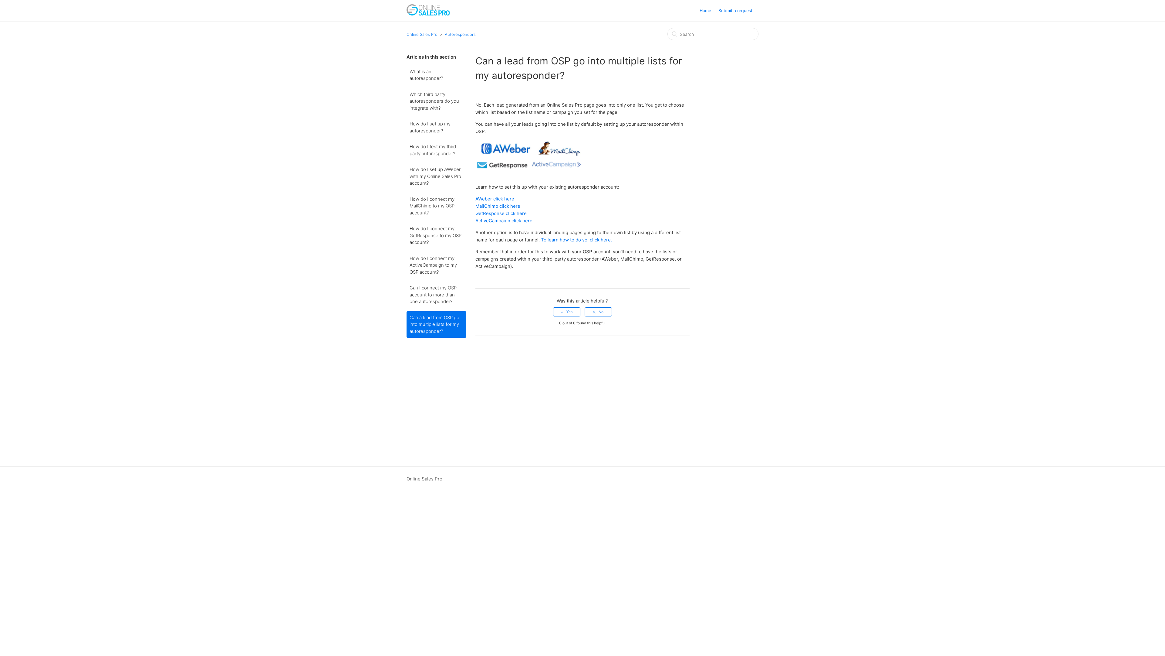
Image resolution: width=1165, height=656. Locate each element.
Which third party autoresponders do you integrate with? (434, 101)
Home (705, 10)
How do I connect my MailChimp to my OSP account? (432, 206)
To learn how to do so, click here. (576, 240)
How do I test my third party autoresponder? (433, 150)
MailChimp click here (497, 206)
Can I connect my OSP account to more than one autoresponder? (433, 294)
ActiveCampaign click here (503, 221)
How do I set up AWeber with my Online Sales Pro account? (435, 176)
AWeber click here (494, 199)
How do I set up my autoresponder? (430, 127)
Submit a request (735, 10)
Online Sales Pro (422, 34)
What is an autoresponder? (426, 75)
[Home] (428, 14)
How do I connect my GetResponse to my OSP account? (435, 235)
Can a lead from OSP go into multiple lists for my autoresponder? (434, 324)
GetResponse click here (501, 213)
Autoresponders (460, 34)
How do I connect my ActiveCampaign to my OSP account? (433, 265)
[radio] (566, 311)
